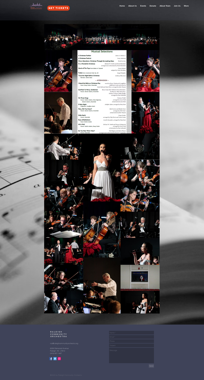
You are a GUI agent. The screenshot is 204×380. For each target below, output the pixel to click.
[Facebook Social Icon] (50, 358)
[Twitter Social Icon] (55, 358)
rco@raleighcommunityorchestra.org (64, 343)
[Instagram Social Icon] (59, 358)
